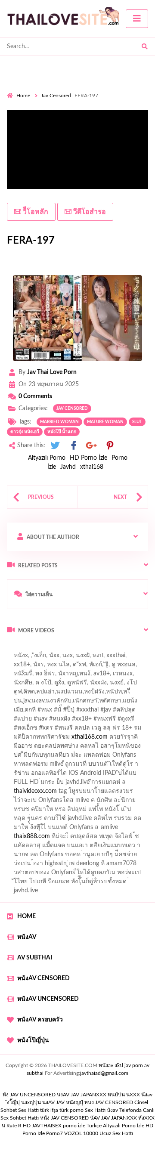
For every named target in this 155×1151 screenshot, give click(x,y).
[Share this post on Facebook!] (74, 445)
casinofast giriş (59, 848)
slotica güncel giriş (95, 658)
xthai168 (91, 467)
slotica (46, 748)
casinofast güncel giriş (36, 658)
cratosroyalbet (109, 838)
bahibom (130, 694)
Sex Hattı (95, 1110)
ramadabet (26, 766)
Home (23, 95)
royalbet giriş (23, 730)
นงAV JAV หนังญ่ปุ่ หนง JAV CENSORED (87, 1102)
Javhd (68, 467)
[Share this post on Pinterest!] (110, 445)
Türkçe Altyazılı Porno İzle (115, 1125)
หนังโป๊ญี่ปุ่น (33, 1040)
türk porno (71, 1110)
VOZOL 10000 (81, 1133)
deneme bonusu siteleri (79, 784)
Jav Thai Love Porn (52, 372)
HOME (26, 916)
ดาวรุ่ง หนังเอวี (24, 432)
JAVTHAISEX (47, 1125)
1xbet (63, 829)
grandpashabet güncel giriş (42, 685)
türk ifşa (49, 1110)
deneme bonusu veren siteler (85, 766)
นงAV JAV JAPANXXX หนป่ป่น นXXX (98, 1094)
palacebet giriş (117, 721)
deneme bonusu (88, 793)
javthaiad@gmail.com (104, 1073)
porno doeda (69, 649)
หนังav (27, 937)
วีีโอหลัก (34, 211)
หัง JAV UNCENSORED (29, 1094)
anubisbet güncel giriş (71, 676)
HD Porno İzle (88, 458)
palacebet (37, 712)
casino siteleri (24, 784)
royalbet (39, 739)
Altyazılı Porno (46, 458)
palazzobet (87, 730)
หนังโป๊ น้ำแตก (61, 432)
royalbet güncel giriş (114, 649)
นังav (112, 1110)
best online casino (30, 820)
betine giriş (21, 703)
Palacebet (65, 694)
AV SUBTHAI (34, 958)
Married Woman (59, 422)
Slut (137, 422)
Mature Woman (105, 422)
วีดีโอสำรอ (88, 211)
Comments (35, 396)
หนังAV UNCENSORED (48, 999)
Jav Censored (56, 95)
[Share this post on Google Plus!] (92, 445)
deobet (56, 730)
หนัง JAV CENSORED (64, 1117)
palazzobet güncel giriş (72, 667)
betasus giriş (94, 829)
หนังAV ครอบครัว (40, 1020)
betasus (128, 829)
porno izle (37, 649)
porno (15, 649)
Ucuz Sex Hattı (116, 1133)
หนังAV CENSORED (43, 978)
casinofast (98, 694)
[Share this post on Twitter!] (55, 445)
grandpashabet (126, 676)
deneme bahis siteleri (114, 775)
